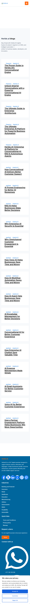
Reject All (15, 600)
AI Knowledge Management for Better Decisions (12, 316)
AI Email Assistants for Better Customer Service (14, 388)
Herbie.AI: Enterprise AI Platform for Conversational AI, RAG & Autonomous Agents (14, 151)
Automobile (5, 512)
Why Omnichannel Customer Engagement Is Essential (13, 242)
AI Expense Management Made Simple (13, 370)
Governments (6, 504)
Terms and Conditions (9, 520)
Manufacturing (6, 499)
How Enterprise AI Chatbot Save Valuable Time (13, 352)
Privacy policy (7, 522)
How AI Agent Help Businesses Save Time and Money (13, 298)
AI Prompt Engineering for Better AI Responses (15, 189)
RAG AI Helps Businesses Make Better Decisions (13, 208)
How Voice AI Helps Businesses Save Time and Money (14, 262)
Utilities (4, 502)
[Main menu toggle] (26, 3)
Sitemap (5, 525)
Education (5, 497)
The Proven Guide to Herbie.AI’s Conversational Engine (14, 68)
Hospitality (5, 510)
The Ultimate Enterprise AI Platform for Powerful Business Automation (15, 130)
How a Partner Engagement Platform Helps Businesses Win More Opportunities (15, 423)
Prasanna (8, 63)
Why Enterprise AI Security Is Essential (14, 225)
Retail (3, 492)
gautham (8, 167)
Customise (15, 596)
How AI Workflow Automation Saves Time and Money (13, 280)
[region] (15, 589)
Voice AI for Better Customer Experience (15, 405)
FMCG (3, 507)
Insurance (5, 489)
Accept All (15, 591)
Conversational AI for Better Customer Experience (14, 334)
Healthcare (5, 494)
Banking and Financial (8, 486)
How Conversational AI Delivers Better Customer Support (14, 171)
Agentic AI (16, 63)
